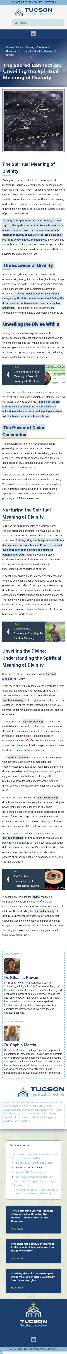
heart (28, 735)
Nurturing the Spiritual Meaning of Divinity (35, 1183)
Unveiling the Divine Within (30, 1172)
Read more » (17, 1229)
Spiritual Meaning (24, 47)
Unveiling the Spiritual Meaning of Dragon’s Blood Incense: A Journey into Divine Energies (33, 1277)
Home (9, 47)
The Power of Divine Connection (33, 1176)
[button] (33, 33)
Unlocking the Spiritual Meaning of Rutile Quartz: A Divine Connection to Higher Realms (32, 1247)
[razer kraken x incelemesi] (33, 1352)
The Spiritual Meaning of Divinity (33, 1162)
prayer (5, 357)
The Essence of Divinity (28, 1167)
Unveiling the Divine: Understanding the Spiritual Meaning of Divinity (35, 1191)
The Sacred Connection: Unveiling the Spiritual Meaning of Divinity (34, 1156)
